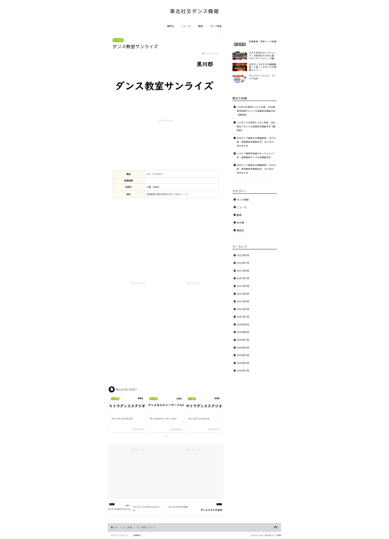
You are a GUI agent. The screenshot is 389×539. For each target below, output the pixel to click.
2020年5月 (243, 347)
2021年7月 (243, 278)
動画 (200, 26)
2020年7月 (243, 339)
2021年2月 (243, 309)
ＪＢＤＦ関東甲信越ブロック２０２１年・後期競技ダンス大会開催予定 (256, 155)
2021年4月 (243, 293)
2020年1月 (243, 370)
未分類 (240, 222)
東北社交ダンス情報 (194, 11)
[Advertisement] (165, 144)
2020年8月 (243, 332)
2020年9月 (243, 324)
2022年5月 (243, 255)
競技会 (170, 26)
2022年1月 (243, 263)
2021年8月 (243, 270)
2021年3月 (243, 301)
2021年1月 (243, 316)
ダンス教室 (216, 26)
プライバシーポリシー (119, 535)
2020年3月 (243, 355)
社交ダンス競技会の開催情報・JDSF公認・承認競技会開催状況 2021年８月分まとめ (256, 169)
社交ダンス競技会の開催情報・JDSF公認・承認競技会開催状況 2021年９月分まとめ (256, 142)
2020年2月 (243, 363)
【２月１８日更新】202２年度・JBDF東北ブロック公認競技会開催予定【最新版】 (256, 126)
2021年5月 (243, 286)
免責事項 (137, 535)
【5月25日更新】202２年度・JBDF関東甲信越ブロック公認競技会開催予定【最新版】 (256, 111)
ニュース (186, 26)
